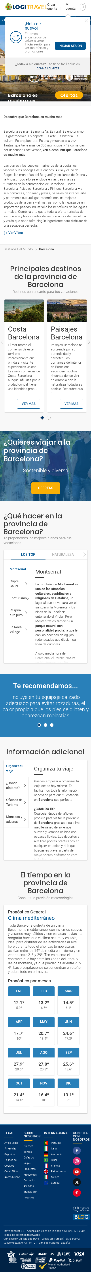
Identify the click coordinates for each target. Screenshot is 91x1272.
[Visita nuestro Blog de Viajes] (81, 1217)
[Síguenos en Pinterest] (77, 1192)
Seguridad (10, 1154)
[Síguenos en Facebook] (77, 1150)
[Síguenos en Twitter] (77, 1182)
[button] (42, 417)
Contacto (29, 1180)
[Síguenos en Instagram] (77, 1161)
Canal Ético (11, 1171)
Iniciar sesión (70, 46)
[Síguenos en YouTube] (77, 1171)
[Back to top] (80, 1260)
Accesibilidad (12, 1177)
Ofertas (45, 488)
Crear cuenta (52, 7)
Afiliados (29, 1186)
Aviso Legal (11, 1142)
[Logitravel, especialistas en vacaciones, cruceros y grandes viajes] (26, 6)
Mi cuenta (71, 7)
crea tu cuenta (48, 68)
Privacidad (10, 1148)
